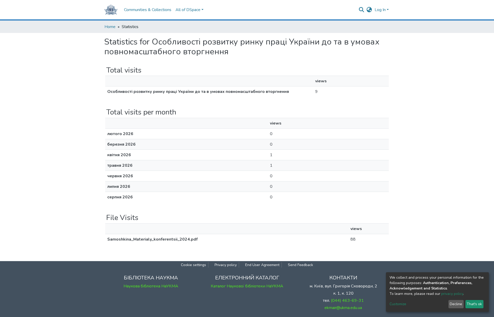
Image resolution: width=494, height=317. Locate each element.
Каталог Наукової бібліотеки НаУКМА (247, 286)
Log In (380, 10)
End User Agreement (262, 264)
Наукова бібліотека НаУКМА (150, 286)
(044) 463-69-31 (347, 300)
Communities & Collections (147, 10)
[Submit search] (361, 9)
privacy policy (452, 293)
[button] (369, 10)
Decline (456, 304)
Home (110, 27)
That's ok (474, 304)
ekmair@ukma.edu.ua (343, 308)
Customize (398, 304)
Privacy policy (226, 264)
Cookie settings (193, 264)
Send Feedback (300, 264)
